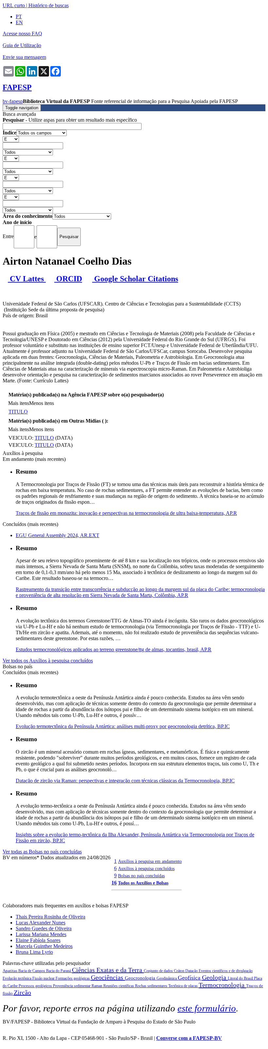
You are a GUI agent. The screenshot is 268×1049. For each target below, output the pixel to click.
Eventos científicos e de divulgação (226, 971)
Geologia (215, 977)
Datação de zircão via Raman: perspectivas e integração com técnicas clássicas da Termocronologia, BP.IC (125, 780)
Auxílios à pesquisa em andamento (150, 861)
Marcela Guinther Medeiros (44, 946)
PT (19, 16)
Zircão (22, 992)
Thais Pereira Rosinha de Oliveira (50, 916)
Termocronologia (222, 984)
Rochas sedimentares (151, 986)
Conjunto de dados (159, 971)
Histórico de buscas (48, 5)
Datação (192, 971)
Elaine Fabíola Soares (38, 940)
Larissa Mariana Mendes (41, 934)
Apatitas (10, 970)
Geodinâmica (167, 978)
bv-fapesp (13, 101)
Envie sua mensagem (24, 57)
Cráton (179, 971)
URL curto (14, 5)
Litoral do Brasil (241, 978)
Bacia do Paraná (59, 971)
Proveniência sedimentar (72, 986)
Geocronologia (141, 978)
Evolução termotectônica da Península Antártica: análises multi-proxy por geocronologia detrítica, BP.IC (123, 726)
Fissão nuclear (44, 978)
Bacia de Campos (32, 971)
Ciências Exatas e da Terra (108, 969)
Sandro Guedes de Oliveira (44, 928)
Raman (97, 986)
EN (19, 22)
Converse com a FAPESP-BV (189, 1038)
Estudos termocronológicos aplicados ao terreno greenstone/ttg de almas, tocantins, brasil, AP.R (113, 649)
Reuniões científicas (119, 986)
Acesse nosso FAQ (22, 33)
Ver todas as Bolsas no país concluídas (42, 851)
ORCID (68, 278)
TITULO (18, 411)
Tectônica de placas (183, 986)
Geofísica (190, 977)
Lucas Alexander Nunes (40, 922)
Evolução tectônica (17, 978)
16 (114, 882)
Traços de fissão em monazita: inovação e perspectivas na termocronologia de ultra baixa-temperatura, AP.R (126, 513)
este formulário (206, 1008)
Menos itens (41, 403)
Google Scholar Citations (135, 278)
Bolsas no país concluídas (141, 875)
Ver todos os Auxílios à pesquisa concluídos (48, 660)
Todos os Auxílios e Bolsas (143, 882)
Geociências (108, 977)
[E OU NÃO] (11, 139)
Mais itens (18, 403)
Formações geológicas (73, 978)
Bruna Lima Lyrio (34, 952)
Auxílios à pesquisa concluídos (146, 868)
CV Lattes (27, 278)
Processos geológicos (36, 986)
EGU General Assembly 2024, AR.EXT (57, 535)
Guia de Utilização (22, 45)
